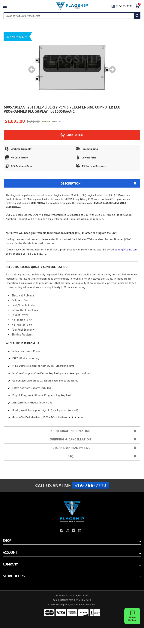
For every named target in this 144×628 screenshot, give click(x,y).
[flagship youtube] (80, 530)
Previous (30, 67)
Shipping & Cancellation (70, 439)
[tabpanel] (72, 67)
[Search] (137, 16)
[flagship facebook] (62, 530)
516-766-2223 (124, 6)
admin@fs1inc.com (126, 249)
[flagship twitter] (74, 530)
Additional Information (70, 431)
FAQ (71, 456)
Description (71, 183)
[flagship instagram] (68, 530)
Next (111, 67)
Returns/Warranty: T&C (71, 448)
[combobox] (69, 16)
